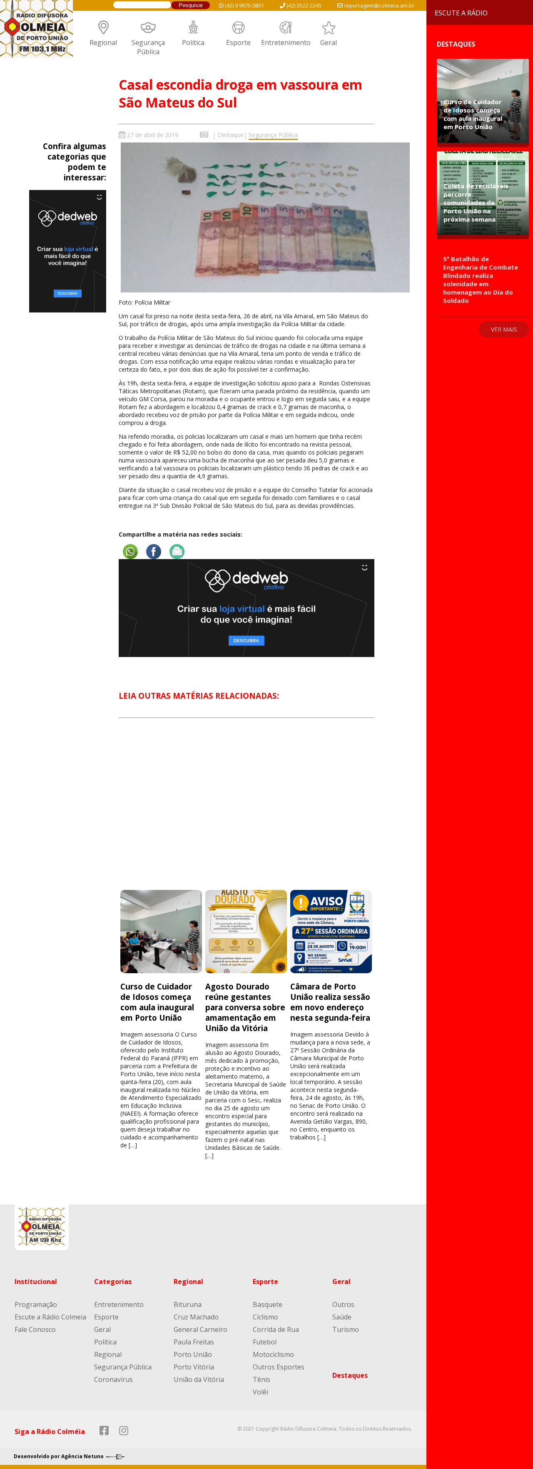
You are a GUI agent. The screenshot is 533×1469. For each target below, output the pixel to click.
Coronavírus (113, 1379)
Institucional (36, 1281)
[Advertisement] (246, 811)
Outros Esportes (278, 1367)
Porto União (193, 1354)
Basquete (267, 1304)
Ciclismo (265, 1317)
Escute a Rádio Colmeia (50, 1317)
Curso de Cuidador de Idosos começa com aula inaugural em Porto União (157, 1002)
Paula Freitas (194, 1342)
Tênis (261, 1379)
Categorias (113, 1281)
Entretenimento (286, 42)
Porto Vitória (194, 1367)
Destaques (350, 1375)
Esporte (238, 42)
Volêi (260, 1392)
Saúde (341, 1317)
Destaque (230, 135)
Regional (103, 42)
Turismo (345, 1329)
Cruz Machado (196, 1317)
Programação (36, 1304)
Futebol (264, 1342)
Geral (328, 42)
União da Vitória (199, 1379)
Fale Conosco (35, 1329)
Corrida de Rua (276, 1329)
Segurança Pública (148, 47)
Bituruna (188, 1304)
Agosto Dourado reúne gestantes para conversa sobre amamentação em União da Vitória (245, 1007)
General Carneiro (200, 1329)
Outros (343, 1304)
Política (193, 42)
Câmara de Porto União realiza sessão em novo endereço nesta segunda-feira (330, 1002)
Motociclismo (273, 1354)
